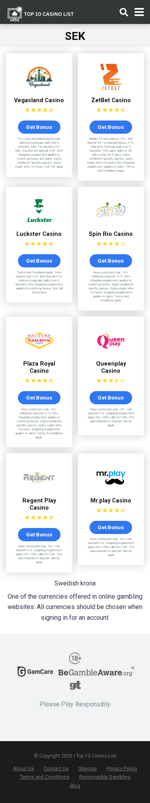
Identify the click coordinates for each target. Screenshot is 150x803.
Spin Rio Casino (111, 234)
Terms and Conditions (45, 777)
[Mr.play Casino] (111, 491)
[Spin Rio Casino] (111, 224)
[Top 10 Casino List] (41, 13)
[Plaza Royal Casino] (39, 354)
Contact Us (56, 768)
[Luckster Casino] (39, 224)
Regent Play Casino (39, 504)
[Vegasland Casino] (39, 91)
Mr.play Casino (110, 500)
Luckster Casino (39, 234)
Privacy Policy (121, 768)
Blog (75, 786)
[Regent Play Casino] (39, 491)
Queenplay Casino (111, 367)
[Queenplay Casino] (111, 354)
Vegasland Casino (39, 100)
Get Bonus (39, 127)
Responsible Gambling (104, 777)
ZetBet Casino (111, 100)
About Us (23, 768)
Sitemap (87, 768)
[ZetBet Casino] (111, 91)
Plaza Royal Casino (39, 367)
